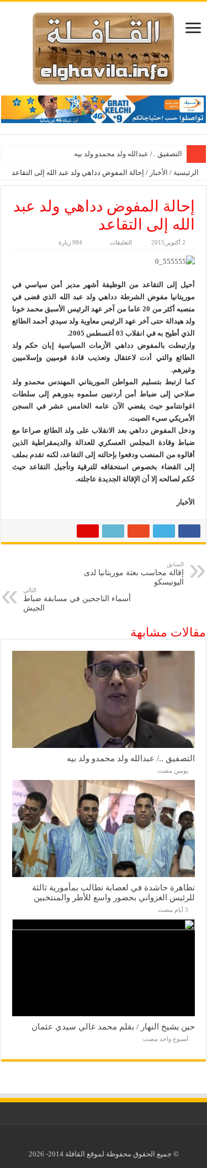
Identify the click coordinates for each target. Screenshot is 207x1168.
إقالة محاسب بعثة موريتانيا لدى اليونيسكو (134, 573)
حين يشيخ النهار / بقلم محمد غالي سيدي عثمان (113, 1026)
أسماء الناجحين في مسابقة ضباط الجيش (77, 599)
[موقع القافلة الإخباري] (103, 46)
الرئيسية (186, 172)
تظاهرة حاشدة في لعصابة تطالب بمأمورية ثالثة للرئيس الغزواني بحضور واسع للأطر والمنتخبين (113, 892)
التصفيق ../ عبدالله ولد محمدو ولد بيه (128, 154)
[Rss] (112, 1141)
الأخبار (159, 172)
